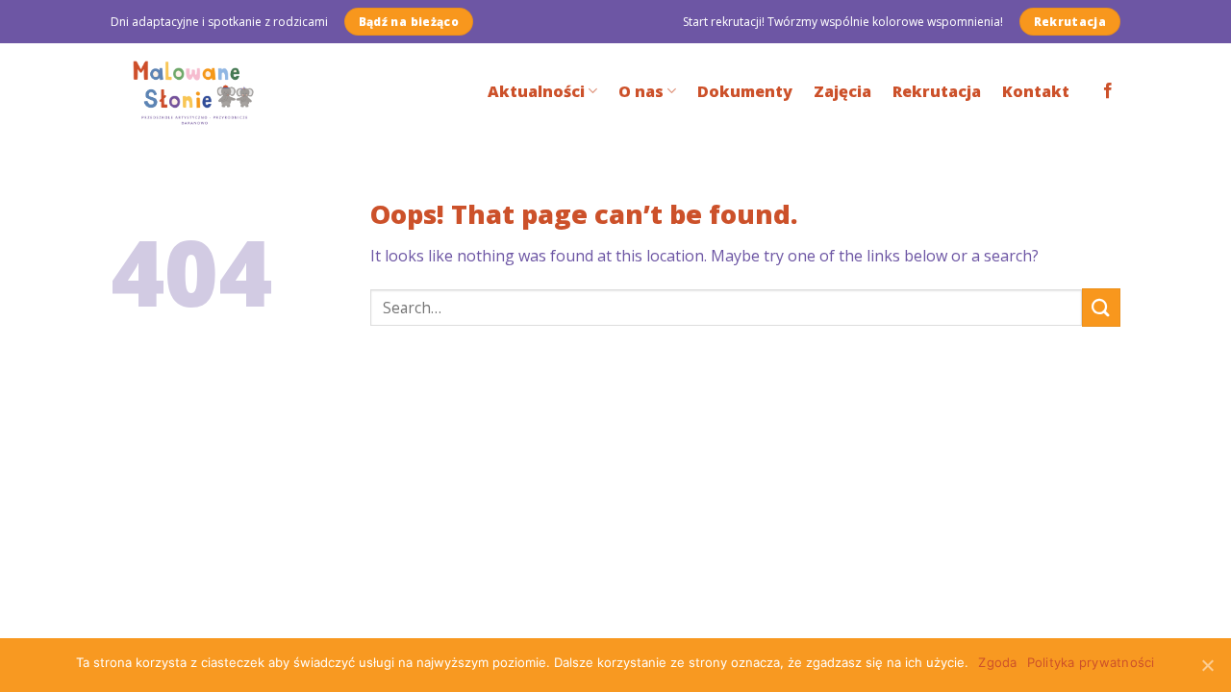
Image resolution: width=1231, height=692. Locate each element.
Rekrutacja (936, 91)
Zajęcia (842, 91)
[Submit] (1101, 307)
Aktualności (536, 91)
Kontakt (1035, 91)
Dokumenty (744, 91)
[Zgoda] (1207, 665)
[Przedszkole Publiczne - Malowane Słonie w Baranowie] (208, 91)
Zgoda (997, 662)
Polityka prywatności (1091, 662)
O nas (641, 91)
